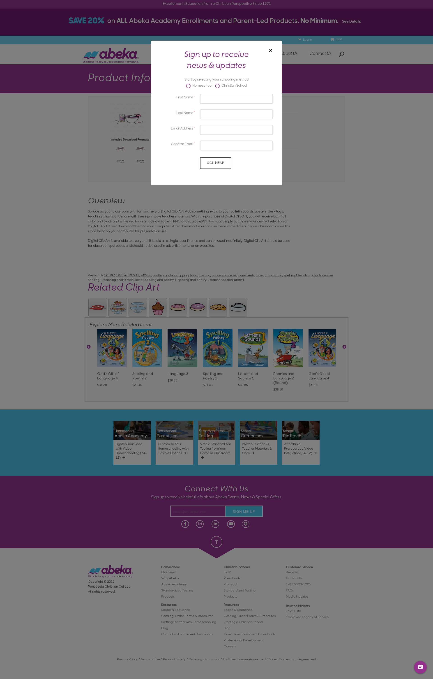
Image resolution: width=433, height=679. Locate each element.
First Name (184, 97)
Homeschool (202, 86)
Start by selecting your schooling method (216, 79)
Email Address (182, 128)
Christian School (234, 86)
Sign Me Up (215, 163)
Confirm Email (182, 144)
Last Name (184, 113)
